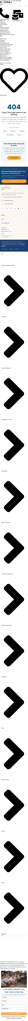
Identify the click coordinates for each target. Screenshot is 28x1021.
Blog (1, 36)
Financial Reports (4, 27)
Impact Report (4, 30)
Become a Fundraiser (5, 57)
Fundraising (3, 56)
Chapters (2, 40)
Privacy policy (4, 249)
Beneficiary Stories (5, 33)
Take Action (3, 47)
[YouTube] (9, 2)
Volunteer (2, 41)
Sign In (2, 4)
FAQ (1, 26)
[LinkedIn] (7, 2)
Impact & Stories (4, 29)
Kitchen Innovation (5, 31)
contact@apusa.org (5, 0)
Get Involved (3, 39)
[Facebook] (1, 2)
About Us (2, 20)
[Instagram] (5, 2)
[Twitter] (3, 2)
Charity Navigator (5, 60)
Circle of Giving (4, 51)
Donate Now (14, 158)
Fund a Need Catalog (5, 58)
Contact (16, 249)
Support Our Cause (5, 48)
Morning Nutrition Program (7, 34)
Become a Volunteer (5, 63)
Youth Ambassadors (5, 46)
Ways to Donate (4, 54)
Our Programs (4, 24)
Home (4, 131)
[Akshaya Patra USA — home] (14, 189)
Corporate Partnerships (6, 44)
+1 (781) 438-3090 (16, 0)
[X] (6, 208)
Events (2, 64)
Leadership (3, 23)
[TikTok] (22, 208)
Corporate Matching (5, 53)
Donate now (14, 181)
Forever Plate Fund (5, 50)
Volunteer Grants (4, 43)
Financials (11, 249)
